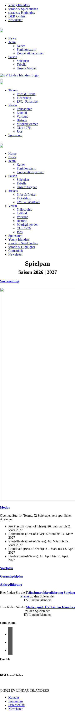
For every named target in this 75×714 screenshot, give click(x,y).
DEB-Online (16, 16)
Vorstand (22, 116)
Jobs (19, 131)
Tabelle (21, 64)
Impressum (15, 701)
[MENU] (1, 28)
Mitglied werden (27, 124)
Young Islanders (19, 5)
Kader (21, 46)
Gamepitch (15, 250)
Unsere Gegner (27, 68)
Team (12, 42)
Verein (12, 105)
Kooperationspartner (30, 53)
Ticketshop (24, 98)
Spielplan (23, 61)
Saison (12, 57)
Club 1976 (24, 127)
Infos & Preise (26, 94)
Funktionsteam (26, 49)
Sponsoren (15, 135)
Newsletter (15, 20)
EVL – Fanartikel (28, 202)
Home (12, 153)
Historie (22, 120)
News (12, 38)
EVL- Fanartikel (27, 101)
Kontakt (13, 697)
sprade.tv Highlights (21, 12)
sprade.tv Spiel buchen (23, 9)
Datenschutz (16, 705)
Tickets (13, 90)
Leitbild (22, 112)
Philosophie (24, 109)
